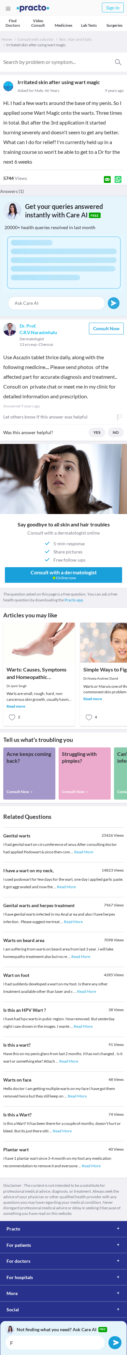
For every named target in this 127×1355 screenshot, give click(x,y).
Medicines (63, 25)
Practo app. (74, 599)
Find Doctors (13, 23)
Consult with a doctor (35, 39)
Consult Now (106, 328)
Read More (83, 851)
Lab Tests (89, 25)
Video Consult (38, 23)
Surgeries (114, 25)
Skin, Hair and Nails (75, 39)
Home (7, 39)
